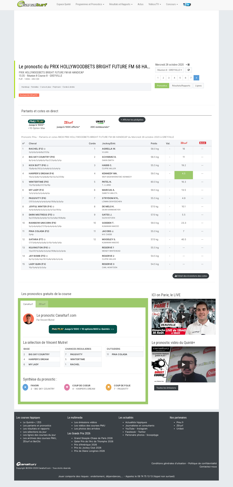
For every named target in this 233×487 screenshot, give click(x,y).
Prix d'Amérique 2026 (85, 444)
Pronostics (162, 85)
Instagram (142, 428)
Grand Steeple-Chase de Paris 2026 (93, 438)
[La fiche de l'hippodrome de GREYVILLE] (188, 70)
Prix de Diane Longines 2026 (89, 451)
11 (184, 157)
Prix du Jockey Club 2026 (87, 447)
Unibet (180, 428)
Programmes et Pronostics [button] (89, 4)
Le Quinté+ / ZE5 (32, 422)
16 (184, 148)
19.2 (183, 165)
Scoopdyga (152, 435)
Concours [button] (171, 4)
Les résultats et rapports (36, 428)
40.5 (183, 239)
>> (89, 329)
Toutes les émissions (166, 387)
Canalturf (28, 304)
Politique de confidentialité (202, 463)
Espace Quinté (64, 4)
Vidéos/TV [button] (154, 4)
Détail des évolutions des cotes (192, 276)
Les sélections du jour (35, 431)
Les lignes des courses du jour (39, 435)
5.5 (183, 214)
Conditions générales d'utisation (168, 463)
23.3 (183, 222)
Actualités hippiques (136, 422)
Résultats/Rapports (181, 85)
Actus (140, 4)
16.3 (183, 181)
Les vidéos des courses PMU (89, 425)
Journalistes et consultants (139, 425)
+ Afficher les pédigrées (132, 119)
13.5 (183, 190)
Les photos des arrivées (87, 428)
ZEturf (42, 304)
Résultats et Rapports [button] (120, 4)
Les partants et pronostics (37, 425)
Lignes (198, 85)
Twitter (142, 431)
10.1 (184, 206)
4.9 (183, 198)
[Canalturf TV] (187, 5)
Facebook (130, 431)
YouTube (130, 428)
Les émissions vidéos (85, 422)
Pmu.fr (180, 422)
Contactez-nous (208, 466)
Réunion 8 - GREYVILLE (168, 70)
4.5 (183, 173)
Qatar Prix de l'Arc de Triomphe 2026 (93, 441)
